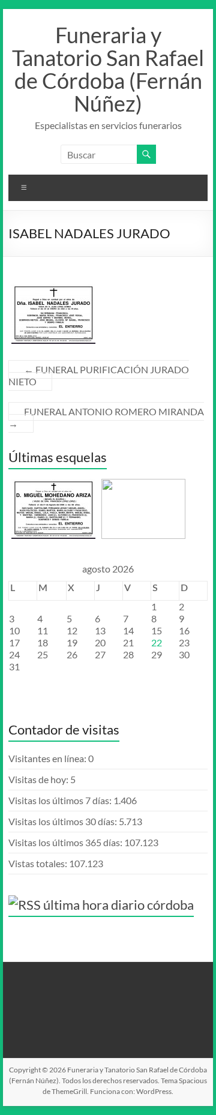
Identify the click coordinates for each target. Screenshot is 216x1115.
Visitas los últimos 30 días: (63, 821)
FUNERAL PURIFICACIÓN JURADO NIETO (98, 375)
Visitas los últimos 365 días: (66, 842)
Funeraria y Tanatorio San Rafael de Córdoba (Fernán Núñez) (108, 69)
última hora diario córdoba (118, 905)
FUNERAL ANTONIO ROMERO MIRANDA (106, 417)
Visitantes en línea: (48, 758)
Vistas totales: (38, 863)
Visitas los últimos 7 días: (60, 800)
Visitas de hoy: (39, 779)
